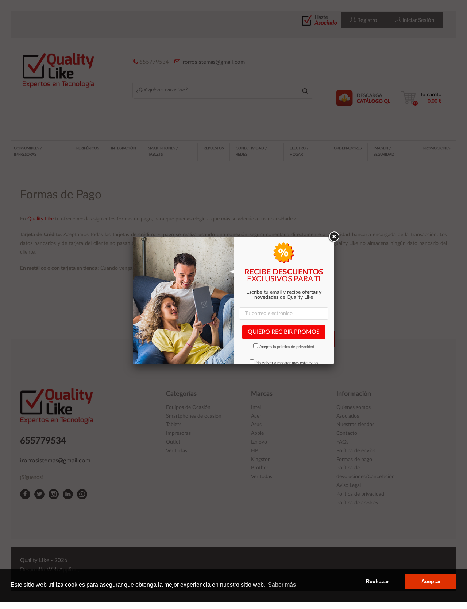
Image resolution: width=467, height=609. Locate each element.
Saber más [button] (282, 585)
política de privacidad (295, 347)
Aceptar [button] (431, 581)
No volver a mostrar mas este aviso (287, 363)
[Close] (333, 236)
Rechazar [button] (377, 581)
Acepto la (286, 347)
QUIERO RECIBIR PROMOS (284, 332)
